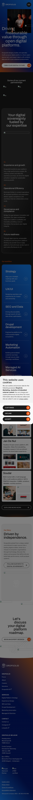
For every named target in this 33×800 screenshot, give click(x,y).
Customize (9, 407)
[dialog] (16, 400)
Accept (8, 419)
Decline (8, 413)
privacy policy (23, 399)
